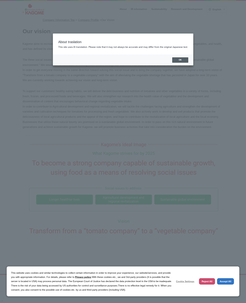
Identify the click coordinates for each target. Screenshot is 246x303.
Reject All (207, 281)
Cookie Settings (185, 281)
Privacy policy (83, 277)
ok (180, 60)
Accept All (225, 281)
